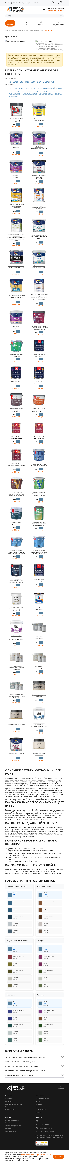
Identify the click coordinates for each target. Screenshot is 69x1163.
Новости (38, 1112)
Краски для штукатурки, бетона (42, 91)
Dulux (21, 81)
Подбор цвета (58, 24)
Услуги (38, 1101)
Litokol (27, 81)
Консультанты (10, 1109)
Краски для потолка (30, 88)
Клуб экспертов (41, 1109)
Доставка (14, 3)
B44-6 (14, 895)
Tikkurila (15, 81)
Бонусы (28, 3)
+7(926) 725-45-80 (56, 8)
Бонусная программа (42, 1099)
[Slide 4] (24, 40)
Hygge (39, 81)
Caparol (33, 81)
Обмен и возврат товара (13, 1125)
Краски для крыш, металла (29, 93)
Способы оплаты (10, 1123)
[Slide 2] (18, 40)
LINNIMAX (46, 81)
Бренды (41, 24)
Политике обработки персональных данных (36, 1155)
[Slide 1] (15, 40)
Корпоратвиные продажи (13, 1104)
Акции (26, 24)
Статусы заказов (10, 1131)
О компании (9, 1099)
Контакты (36, 3)
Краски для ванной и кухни (46, 88)
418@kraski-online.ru (45, 1128)
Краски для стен (18, 88)
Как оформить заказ (12, 1120)
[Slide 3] (21, 40)
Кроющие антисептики (46, 93)
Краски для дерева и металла (22, 91)
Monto (52, 81)
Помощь (21, 3)
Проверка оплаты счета (43, 1107)
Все (10, 81)
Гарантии (8, 1128)
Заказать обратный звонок (56, 10)
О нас (7, 3)
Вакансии (8, 1101)
